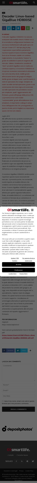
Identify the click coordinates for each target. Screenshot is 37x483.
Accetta (18, 264)
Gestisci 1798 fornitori (15, 259)
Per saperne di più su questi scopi (28, 259)
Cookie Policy (12, 274)
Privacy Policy (23, 274)
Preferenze (18, 270)
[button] (32, 210)
